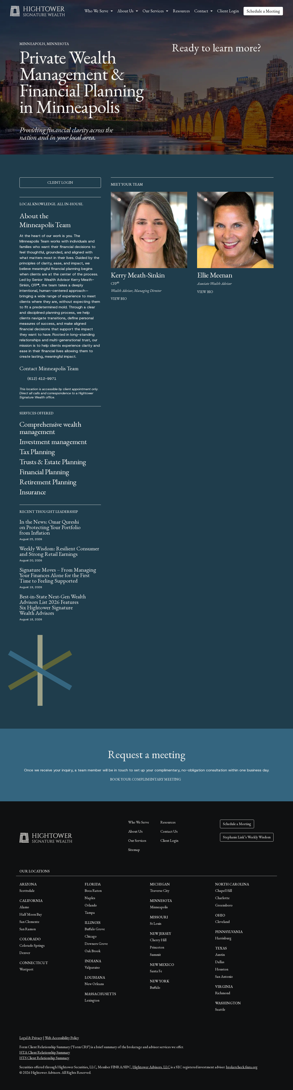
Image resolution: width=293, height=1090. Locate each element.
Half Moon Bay (30, 914)
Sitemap (134, 849)
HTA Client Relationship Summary (44, 1052)
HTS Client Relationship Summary (44, 1057)
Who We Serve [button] (96, 10)
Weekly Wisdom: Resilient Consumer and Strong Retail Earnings (59, 551)
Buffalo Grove (95, 929)
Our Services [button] (153, 10)
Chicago (91, 936)
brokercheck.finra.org (242, 1067)
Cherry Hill (158, 940)
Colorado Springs (32, 945)
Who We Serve (138, 822)
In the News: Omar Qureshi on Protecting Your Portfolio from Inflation (50, 527)
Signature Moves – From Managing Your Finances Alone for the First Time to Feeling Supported (57, 575)
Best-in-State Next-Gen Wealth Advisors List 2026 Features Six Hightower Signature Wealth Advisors (52, 604)
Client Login (228, 10)
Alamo (24, 907)
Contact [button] (201, 10)
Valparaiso (92, 967)
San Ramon (27, 929)
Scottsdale (27, 890)
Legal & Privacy (30, 1037)
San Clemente (29, 921)
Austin (220, 954)
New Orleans (94, 983)
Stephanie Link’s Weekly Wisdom (247, 837)
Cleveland (222, 921)
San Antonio (224, 976)
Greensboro (224, 905)
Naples (90, 897)
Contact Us (169, 831)
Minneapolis (159, 907)
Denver (24, 952)
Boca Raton (93, 890)
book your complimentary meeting (145, 779)
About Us (135, 831)
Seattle (220, 1009)
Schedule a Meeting (263, 11)
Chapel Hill (223, 890)
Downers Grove (96, 943)
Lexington (92, 1000)
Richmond (222, 993)
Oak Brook (92, 951)
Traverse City (159, 890)
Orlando (91, 905)
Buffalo (155, 987)
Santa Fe (156, 971)
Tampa (90, 912)
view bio (119, 298)
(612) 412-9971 (41, 378)
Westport (26, 969)
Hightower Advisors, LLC (151, 1067)
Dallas (219, 961)
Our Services (137, 840)
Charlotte (222, 897)
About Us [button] (125, 10)
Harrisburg (223, 938)
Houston (221, 969)
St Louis (155, 923)
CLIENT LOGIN (60, 182)
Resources (181, 10)
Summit (155, 954)
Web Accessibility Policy (62, 1037)
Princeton (157, 947)
